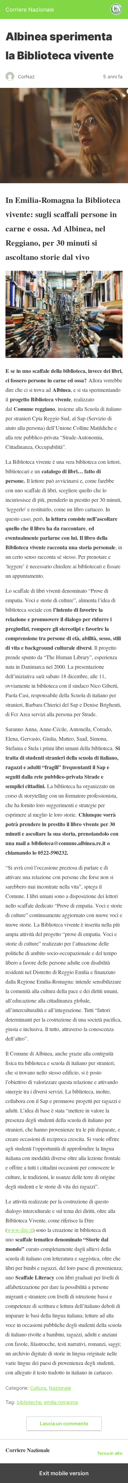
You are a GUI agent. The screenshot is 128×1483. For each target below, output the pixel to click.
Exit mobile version (64, 1473)
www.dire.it (20, 1229)
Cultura (38, 1388)
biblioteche (29, 1402)
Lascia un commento (64, 1423)
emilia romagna (61, 1402)
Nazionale (60, 1388)
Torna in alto (110, 1453)
